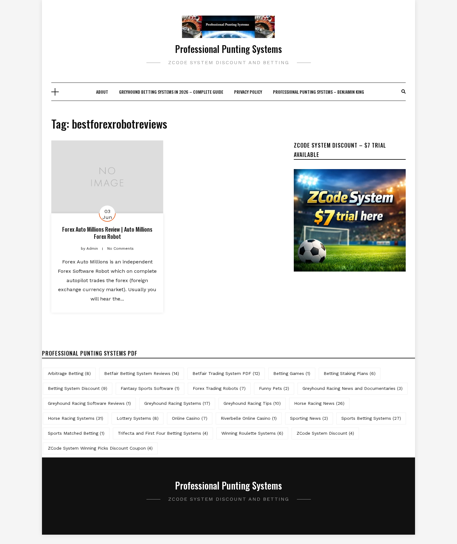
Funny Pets (274, 388)
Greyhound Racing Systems (177, 403)
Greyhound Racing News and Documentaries (352, 388)
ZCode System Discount (325, 433)
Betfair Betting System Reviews (141, 373)
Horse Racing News (319, 403)
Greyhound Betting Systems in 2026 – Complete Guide (171, 91)
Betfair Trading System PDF (226, 373)
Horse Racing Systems (75, 418)
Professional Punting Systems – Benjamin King (318, 91)
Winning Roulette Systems (252, 433)
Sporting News (309, 418)
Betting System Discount (77, 388)
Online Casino (189, 418)
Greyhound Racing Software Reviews (89, 403)
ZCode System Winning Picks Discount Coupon (100, 448)
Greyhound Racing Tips (252, 403)
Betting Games (291, 373)
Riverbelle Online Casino (249, 418)
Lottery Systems (138, 418)
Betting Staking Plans (350, 373)
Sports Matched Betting (76, 433)
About (102, 91)
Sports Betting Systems (371, 418)
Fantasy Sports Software (150, 388)
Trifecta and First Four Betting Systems (163, 433)
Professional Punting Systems (228, 49)
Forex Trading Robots (219, 388)
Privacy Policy (248, 91)
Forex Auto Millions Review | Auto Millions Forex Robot (107, 232)
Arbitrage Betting (69, 373)
